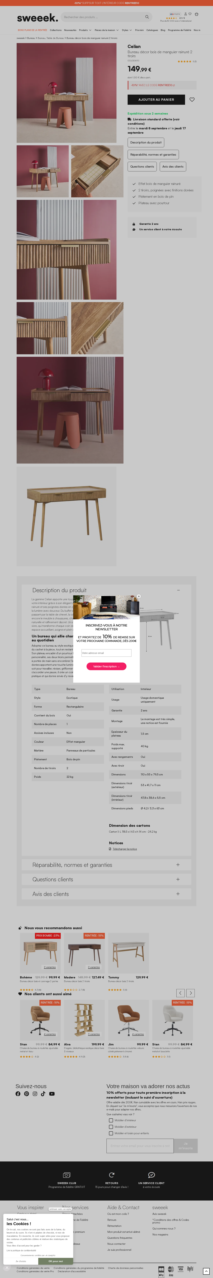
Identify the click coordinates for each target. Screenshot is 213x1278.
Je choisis (21, 1261)
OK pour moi (56, 1261)
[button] (7, 1267)
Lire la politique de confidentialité (21, 1250)
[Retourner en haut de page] (206, 1271)
